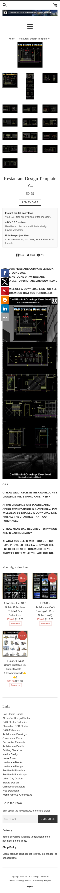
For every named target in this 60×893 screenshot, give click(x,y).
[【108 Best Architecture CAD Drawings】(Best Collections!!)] (45, 586)
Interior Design (10, 754)
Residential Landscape (14, 774)
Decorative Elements (13, 742)
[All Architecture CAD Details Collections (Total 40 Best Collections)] (15, 586)
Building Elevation (12, 750)
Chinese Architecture (13, 786)
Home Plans (9, 758)
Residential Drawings (14, 770)
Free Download (10, 790)
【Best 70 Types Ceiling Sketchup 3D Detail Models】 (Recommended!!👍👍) (15, 669)
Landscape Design (12, 766)
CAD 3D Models (11, 730)
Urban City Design (12, 778)
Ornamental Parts (12, 738)
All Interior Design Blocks (16, 718)
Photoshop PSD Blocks (15, 726)
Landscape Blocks (12, 762)
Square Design (10, 782)
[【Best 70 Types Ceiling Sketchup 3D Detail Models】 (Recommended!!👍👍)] (15, 644)
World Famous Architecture (17, 794)
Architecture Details (13, 746)
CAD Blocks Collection (14, 722)
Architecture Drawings (14, 734)
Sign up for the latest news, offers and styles (26, 810)
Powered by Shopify (41, 880)
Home (11, 38)
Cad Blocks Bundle (12, 714)
